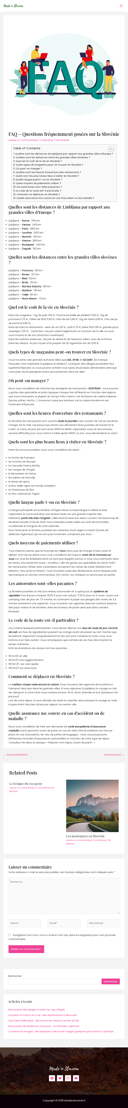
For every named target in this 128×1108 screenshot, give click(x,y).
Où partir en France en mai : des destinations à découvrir (42, 1015)
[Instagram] (68, 1078)
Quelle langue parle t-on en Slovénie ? (39, 179)
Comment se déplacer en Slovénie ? (38, 194)
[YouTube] (76, 1078)
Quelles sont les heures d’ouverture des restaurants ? (48, 172)
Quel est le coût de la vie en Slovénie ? (39, 161)
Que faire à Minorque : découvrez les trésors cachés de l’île (43, 1020)
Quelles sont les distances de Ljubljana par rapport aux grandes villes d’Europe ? (64, 153)
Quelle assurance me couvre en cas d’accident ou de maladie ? (55, 198)
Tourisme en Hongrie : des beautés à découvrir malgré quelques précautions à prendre (61, 1031)
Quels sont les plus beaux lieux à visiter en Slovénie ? (47, 176)
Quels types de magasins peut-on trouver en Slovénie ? (49, 164)
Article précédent (16, 754)
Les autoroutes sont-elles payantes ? (39, 187)
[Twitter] (60, 1078)
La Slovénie (46, 140)
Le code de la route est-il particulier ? (38, 190)
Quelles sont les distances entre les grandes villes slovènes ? (53, 157)
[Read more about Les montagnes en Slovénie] (92, 805)
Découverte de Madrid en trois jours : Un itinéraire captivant (44, 1026)
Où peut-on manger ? (29, 168)
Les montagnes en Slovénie (85, 836)
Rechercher (15, 976)
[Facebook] (52, 1078)
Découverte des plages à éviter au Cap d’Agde (36, 1009)
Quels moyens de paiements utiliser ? (38, 183)
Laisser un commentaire (23, 140)
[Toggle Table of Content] (109, 149)
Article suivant (114, 754)
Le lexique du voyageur (25, 783)
